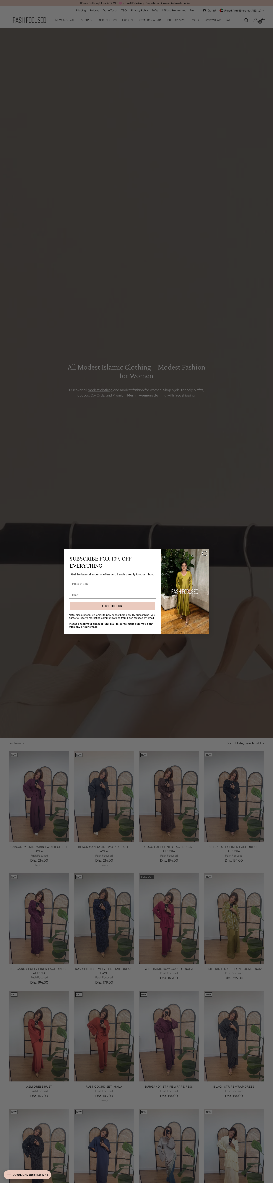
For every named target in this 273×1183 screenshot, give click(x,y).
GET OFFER (112, 606)
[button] (27, 1174)
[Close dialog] (205, 553)
